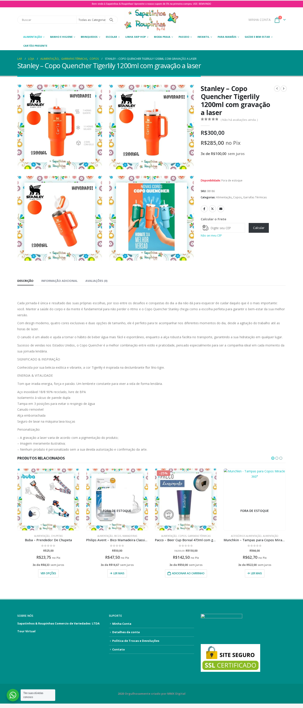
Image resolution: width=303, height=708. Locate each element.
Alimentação (32, 36)
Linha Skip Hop (135, 36)
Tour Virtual (26, 631)
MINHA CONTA (259, 20)
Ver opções (48, 573)
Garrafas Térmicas (255, 197)
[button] (98, 165)
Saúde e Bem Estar (257, 36)
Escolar (111, 36)
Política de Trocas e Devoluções (135, 641)
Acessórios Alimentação (246, 535)
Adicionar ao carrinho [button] (188, 573)
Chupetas (57, 535)
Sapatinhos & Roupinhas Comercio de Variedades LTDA (58, 623)
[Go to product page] (48, 499)
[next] (284, 89)
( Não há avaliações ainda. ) (239, 120)
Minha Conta (121, 624)
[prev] (277, 89)
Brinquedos (89, 36)
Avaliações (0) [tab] (96, 281)
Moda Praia (162, 36)
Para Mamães (227, 36)
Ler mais (118, 573)
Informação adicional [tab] (59, 281)
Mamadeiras (129, 535)
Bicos (117, 535)
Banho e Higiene (61, 36)
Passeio (184, 36)
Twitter (212, 208)
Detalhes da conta (126, 632)
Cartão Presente (35, 45)
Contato (118, 649)
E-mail (220, 208)
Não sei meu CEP (211, 235)
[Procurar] (111, 20)
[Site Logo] (151, 19)
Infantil (203, 36)
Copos (237, 197)
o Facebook (204, 208)
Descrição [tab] (25, 281)
